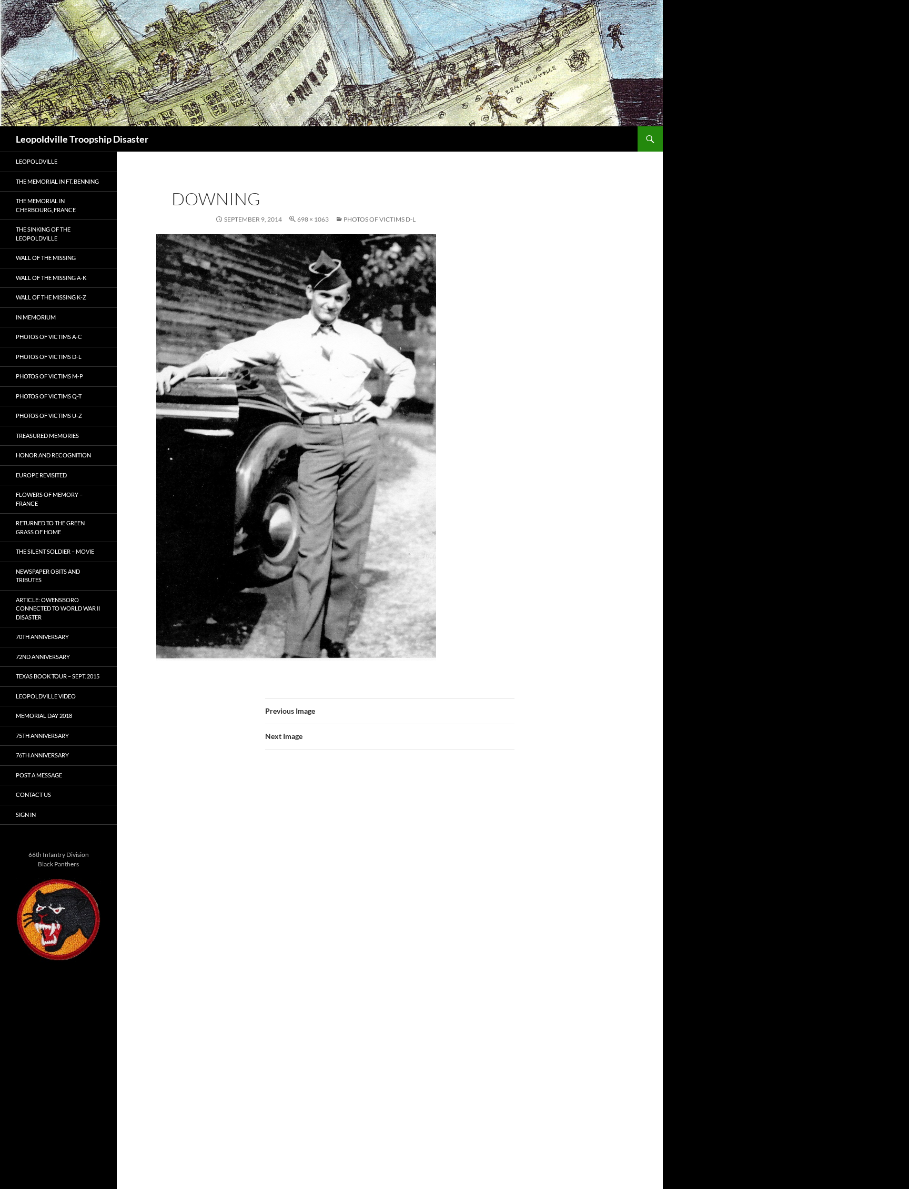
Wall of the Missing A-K (51, 277)
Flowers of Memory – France (49, 499)
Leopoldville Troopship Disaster (82, 139)
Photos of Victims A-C (49, 336)
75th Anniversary (42, 735)
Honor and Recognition (53, 455)
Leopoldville (36, 161)
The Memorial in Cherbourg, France (46, 205)
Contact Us (33, 794)
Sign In (26, 814)
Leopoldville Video (46, 696)
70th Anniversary (42, 636)
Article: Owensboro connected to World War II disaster (58, 608)
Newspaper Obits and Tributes (48, 576)
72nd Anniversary (43, 656)
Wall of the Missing (46, 257)
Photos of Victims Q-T (49, 396)
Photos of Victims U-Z (49, 415)
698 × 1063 (313, 219)
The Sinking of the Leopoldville (43, 234)
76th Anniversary (42, 755)
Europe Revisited (41, 475)
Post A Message (39, 775)
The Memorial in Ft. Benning (57, 181)
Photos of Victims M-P (49, 376)
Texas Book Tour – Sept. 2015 (57, 676)
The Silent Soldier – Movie (55, 551)
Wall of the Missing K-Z (51, 297)
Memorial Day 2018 (44, 715)
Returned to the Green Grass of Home (50, 527)
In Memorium (36, 317)
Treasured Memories (47, 435)
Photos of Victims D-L (380, 219)
